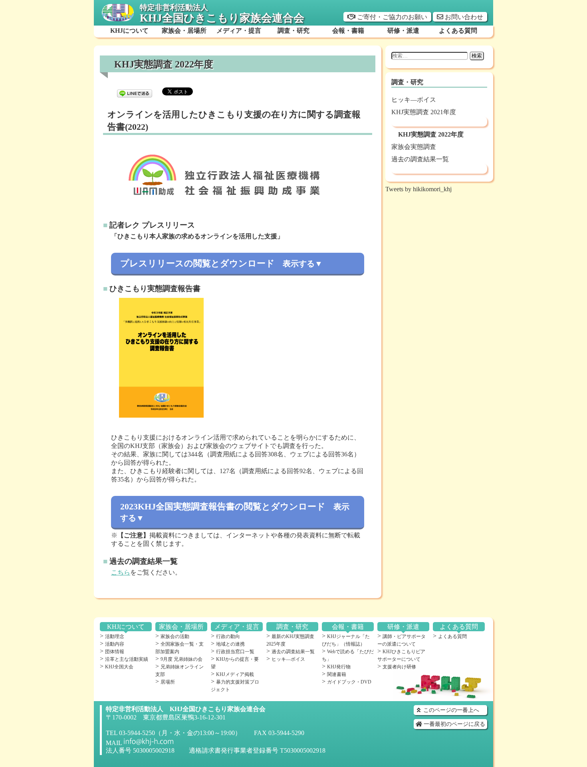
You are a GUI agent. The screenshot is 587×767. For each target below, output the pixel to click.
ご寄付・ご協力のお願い (391, 17)
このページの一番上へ (450, 710)
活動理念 (114, 636)
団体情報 (114, 651)
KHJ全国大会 (119, 667)
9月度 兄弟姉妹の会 (181, 659)
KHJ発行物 (339, 667)
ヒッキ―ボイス (413, 99)
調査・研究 (407, 82)
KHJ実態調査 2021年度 (423, 112)
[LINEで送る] (134, 90)
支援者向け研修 (399, 667)
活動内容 (114, 644)
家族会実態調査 (413, 146)
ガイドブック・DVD (349, 682)
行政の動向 (228, 636)
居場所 (168, 682)
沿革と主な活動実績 (126, 659)
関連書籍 (336, 674)
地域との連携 (230, 644)
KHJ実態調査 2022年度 (431, 134)
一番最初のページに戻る (453, 724)
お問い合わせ (463, 17)
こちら (120, 572)
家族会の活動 (175, 636)
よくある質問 (452, 636)
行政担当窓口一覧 (235, 651)
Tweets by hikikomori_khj (418, 189)
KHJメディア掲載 (235, 674)
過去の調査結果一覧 (420, 159)
